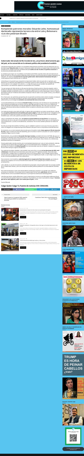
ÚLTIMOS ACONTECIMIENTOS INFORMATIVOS (73, 449)
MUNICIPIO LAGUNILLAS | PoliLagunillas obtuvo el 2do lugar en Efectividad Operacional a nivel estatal (38, 226)
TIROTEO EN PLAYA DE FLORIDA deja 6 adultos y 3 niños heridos (32, 240)
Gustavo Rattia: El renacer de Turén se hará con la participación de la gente (35, 210)
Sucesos (7, 239)
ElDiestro (15, 14)
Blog (33, 14)
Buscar (63, 24)
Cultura (8, 14)
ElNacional (27, 14)
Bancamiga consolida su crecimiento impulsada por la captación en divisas (24, 18)
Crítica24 (21, 14)
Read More (23, 217)
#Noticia (3, 209)
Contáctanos (39, 14)
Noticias (2, 14)
